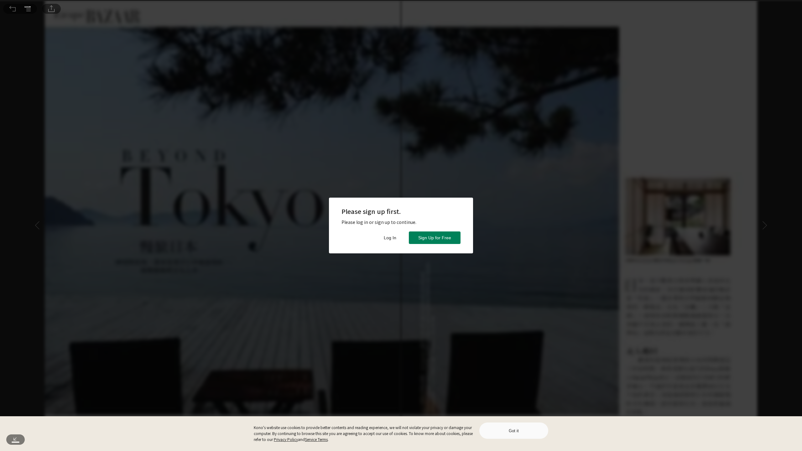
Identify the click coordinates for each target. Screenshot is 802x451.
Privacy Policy (286, 439)
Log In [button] (390, 237)
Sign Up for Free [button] (434, 237)
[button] (12, 9)
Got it (514, 430)
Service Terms (316, 439)
